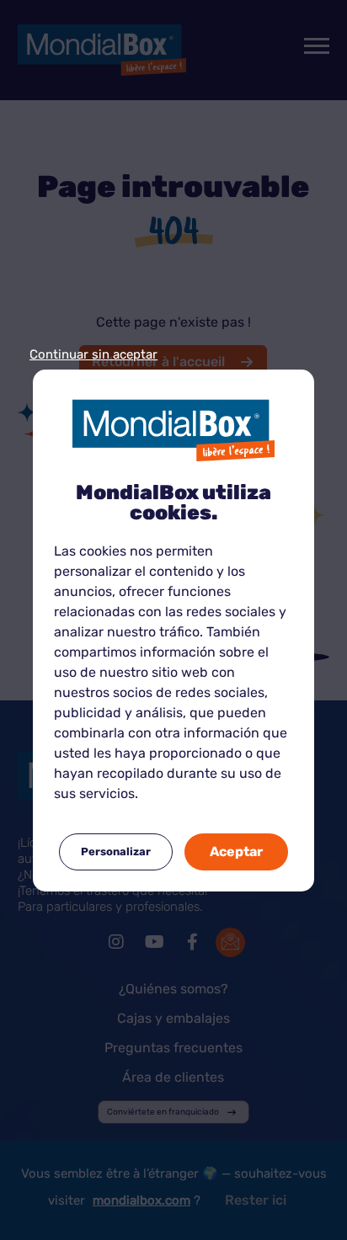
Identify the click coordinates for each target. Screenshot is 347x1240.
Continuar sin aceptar (93, 355)
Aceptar (236, 851)
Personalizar (116, 851)
